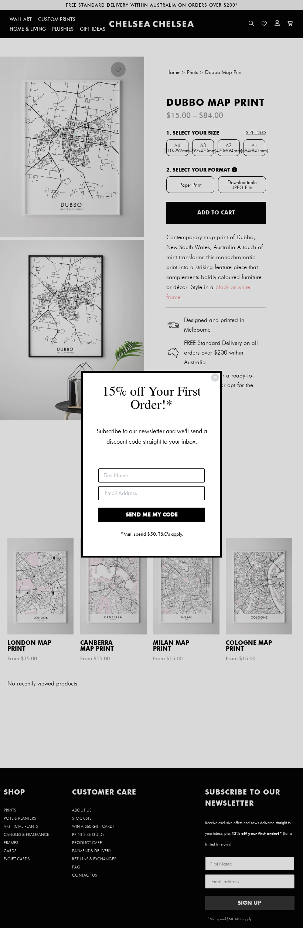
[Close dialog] (215, 377)
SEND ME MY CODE (152, 514)
